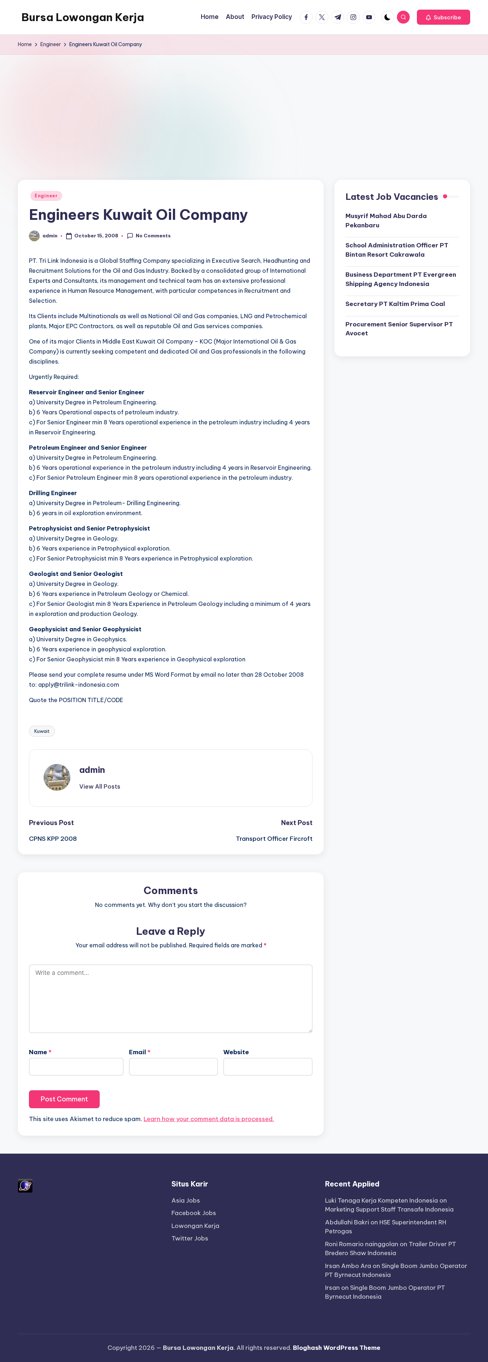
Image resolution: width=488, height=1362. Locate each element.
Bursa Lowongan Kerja (82, 17)
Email (139, 1052)
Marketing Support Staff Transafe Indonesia (389, 1209)
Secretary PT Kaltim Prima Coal (395, 304)
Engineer (46, 195)
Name (40, 1052)
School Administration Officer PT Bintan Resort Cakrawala (396, 249)
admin (92, 769)
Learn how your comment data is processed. (209, 1119)
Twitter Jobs (189, 1238)
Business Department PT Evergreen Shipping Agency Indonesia (400, 279)
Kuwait (42, 731)
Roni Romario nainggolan (361, 1244)
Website (236, 1052)
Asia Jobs (185, 1200)
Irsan (332, 1288)
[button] (443, 17)
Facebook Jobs (193, 1213)
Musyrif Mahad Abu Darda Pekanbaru (386, 220)
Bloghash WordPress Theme (336, 1348)
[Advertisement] (244, 108)
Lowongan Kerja (195, 1226)
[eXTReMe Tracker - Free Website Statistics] (25, 1185)
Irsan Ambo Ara (348, 1266)
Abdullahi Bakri (347, 1222)
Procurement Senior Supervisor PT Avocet (399, 328)
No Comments (153, 235)
